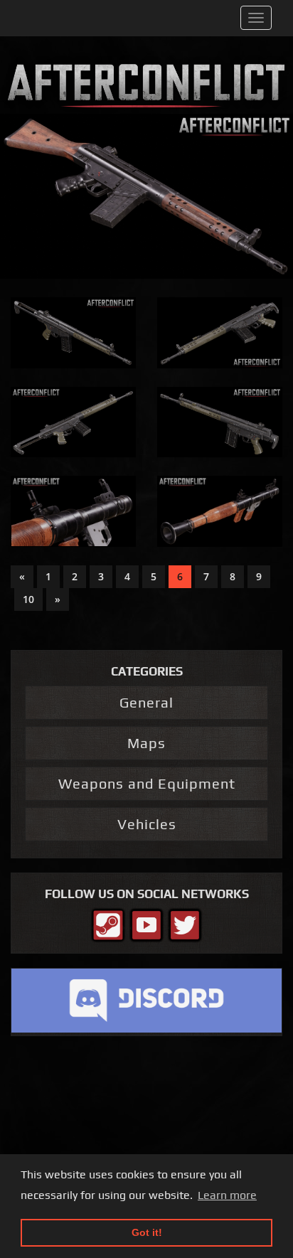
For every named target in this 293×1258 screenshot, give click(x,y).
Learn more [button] (227, 1195)
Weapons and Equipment (146, 783)
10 (28, 599)
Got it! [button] (147, 1232)
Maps (146, 743)
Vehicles (146, 824)
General (146, 702)
